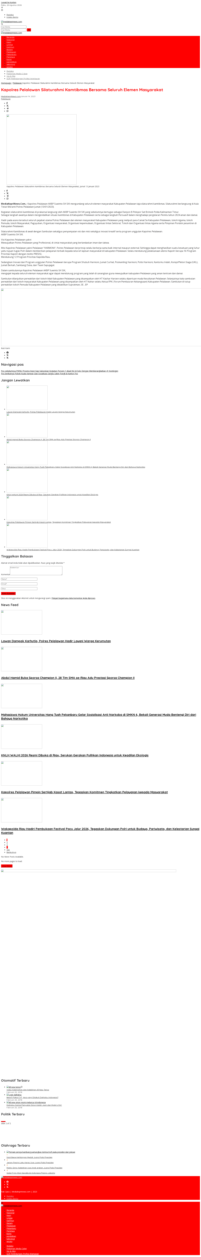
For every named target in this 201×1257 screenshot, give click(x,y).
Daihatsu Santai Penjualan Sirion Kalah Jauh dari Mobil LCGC (34, 1105)
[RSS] (7, 358)
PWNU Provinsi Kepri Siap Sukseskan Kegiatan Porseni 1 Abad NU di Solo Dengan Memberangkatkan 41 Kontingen (59, 371)
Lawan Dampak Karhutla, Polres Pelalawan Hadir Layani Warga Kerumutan (41, 412)
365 (8, 850)
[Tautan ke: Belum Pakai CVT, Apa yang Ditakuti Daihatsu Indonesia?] (14, 1094)
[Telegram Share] (7, 108)
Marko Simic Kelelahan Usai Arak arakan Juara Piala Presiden (34, 1168)
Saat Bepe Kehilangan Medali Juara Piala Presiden (29, 1157)
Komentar (5, 574)
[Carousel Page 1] (2, 1121)
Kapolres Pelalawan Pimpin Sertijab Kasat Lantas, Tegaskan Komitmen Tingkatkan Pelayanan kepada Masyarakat (59, 522)
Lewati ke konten (8, 2)
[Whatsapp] (7, 111)
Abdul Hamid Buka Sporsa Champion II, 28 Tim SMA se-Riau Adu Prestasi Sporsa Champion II (49, 439)
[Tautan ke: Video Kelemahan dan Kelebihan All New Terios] (14, 1087)
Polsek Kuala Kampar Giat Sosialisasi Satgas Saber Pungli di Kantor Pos (39, 373)
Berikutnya (11, 852)
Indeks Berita (12, 1198)
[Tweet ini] (7, 106)
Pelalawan (6, 99)
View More (6, 866)
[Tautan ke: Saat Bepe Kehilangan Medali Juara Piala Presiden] (41, 1152)
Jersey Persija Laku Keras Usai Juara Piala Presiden (30, 1162)
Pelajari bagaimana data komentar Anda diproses (73, 598)
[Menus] (2, 7)
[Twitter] (7, 355)
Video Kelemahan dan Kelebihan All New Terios (28, 1089)
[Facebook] (7, 352)
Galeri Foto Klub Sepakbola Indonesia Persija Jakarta (31, 1173)
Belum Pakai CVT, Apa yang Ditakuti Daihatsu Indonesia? (32, 1097)
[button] (29, 29)
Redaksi (10, 1196)
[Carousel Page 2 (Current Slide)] (4, 1121)
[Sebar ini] (7, 103)
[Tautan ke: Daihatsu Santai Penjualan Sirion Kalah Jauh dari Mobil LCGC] (26, 1102)
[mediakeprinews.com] (11, 21)
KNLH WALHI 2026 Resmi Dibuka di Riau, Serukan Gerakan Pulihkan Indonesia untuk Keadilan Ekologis (52, 494)
